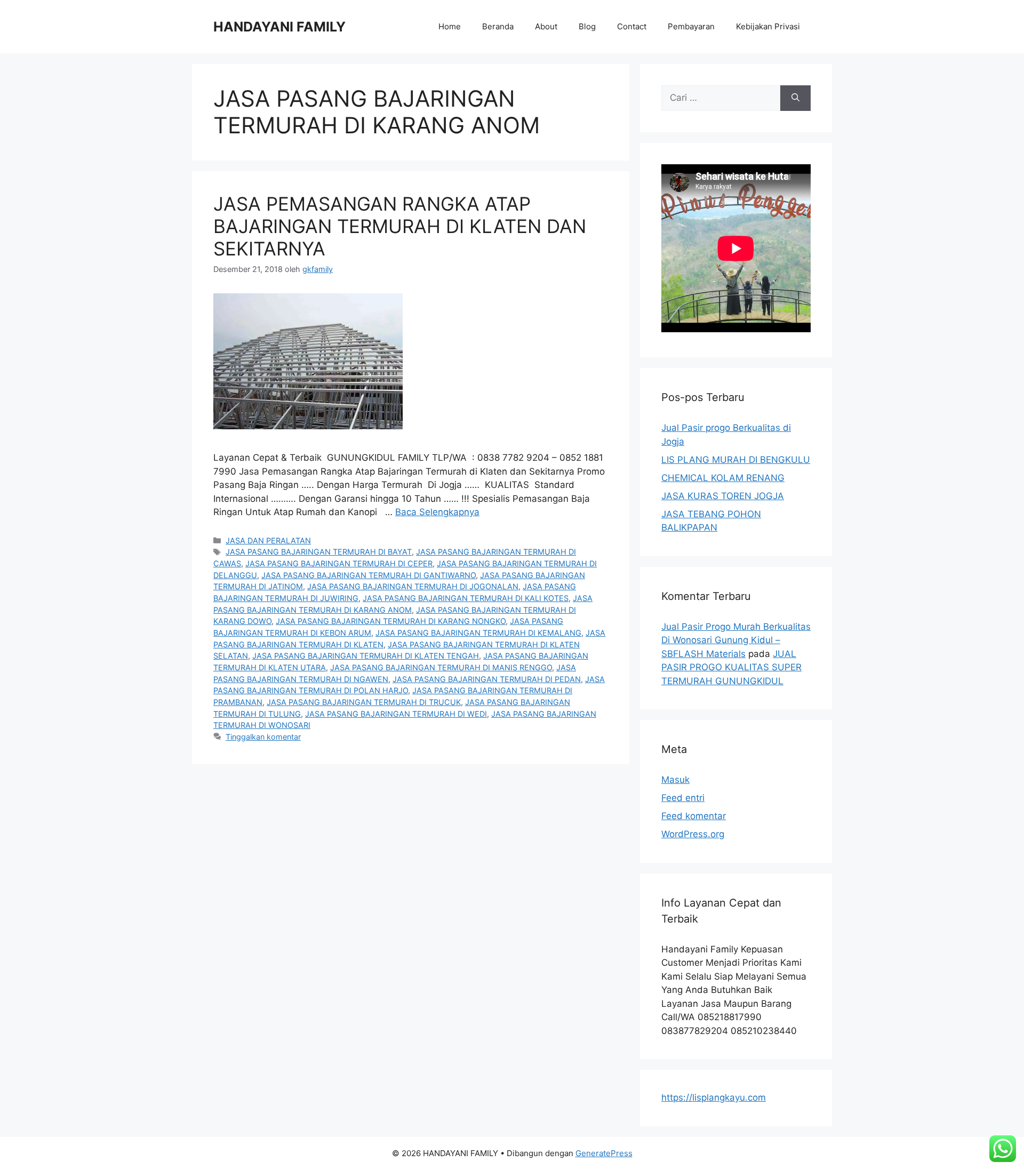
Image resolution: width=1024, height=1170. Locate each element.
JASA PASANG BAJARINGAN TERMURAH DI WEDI (396, 713)
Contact (631, 26)
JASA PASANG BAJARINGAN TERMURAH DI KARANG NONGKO (391, 621)
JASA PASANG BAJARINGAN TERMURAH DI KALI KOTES (466, 598)
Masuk (675, 779)
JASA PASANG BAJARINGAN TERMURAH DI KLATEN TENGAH (365, 655)
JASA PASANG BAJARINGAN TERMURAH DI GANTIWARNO (368, 575)
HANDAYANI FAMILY (279, 27)
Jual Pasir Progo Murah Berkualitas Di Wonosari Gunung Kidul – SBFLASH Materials (736, 640)
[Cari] (795, 98)
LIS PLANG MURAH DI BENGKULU (735, 459)
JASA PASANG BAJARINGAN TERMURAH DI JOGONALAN (412, 586)
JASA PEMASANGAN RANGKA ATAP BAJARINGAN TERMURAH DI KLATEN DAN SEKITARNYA (399, 226)
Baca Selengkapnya (437, 512)
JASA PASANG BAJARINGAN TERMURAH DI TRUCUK (364, 702)
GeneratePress (604, 1153)
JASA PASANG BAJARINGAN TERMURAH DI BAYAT (319, 551)
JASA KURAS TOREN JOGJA (722, 496)
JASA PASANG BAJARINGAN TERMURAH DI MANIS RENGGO (441, 667)
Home (449, 26)
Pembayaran (691, 26)
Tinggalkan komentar (263, 736)
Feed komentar (693, 816)
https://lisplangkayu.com (713, 1097)
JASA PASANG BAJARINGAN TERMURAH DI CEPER (339, 563)
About (546, 26)
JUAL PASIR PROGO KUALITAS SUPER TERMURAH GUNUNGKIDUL (731, 667)
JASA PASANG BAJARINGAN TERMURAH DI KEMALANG (478, 632)
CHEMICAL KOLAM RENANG (723, 477)
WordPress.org (692, 834)
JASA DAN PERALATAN (268, 540)
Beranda (498, 26)
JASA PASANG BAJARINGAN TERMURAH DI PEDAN (487, 679)
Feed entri (683, 797)
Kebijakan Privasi (768, 26)
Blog (587, 26)
